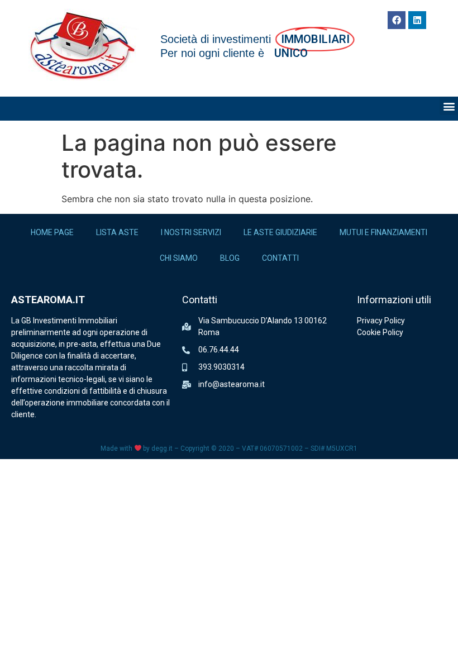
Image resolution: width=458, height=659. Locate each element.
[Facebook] (396, 20)
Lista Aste (117, 232)
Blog (230, 258)
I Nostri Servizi (191, 232)
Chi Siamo (179, 258)
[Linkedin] (417, 20)
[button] (449, 106)
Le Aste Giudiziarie (280, 232)
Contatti (280, 258)
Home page (52, 232)
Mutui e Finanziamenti (383, 232)
